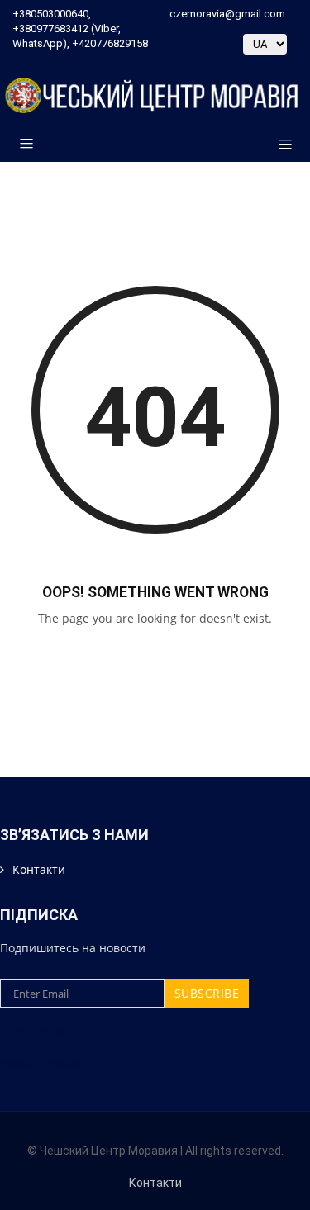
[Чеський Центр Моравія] (155, 95)
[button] (279, 145)
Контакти (38, 869)
